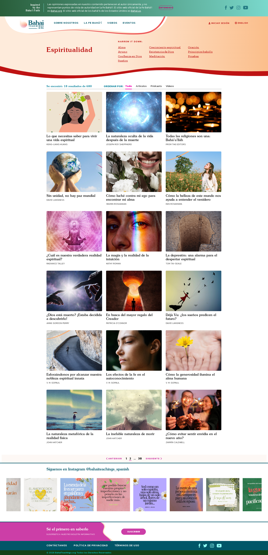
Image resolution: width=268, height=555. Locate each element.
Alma (121, 47)
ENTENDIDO (166, 7)
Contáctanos (56, 545)
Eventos (129, 23)
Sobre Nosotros (66, 23)
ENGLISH (242, 23)
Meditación (157, 56)
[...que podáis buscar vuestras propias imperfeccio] (115, 494)
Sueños (123, 60)
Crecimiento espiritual (165, 47)
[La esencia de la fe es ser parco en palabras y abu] (77, 494)
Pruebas (193, 56)
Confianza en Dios (130, 56)
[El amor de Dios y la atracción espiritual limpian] (40, 494)
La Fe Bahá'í (93, 23)
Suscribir (133, 531)
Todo (128, 86)
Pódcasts (156, 86)
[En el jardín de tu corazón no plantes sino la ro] (224, 494)
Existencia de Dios (161, 51)
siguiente (153, 458)
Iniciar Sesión (219, 23)
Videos (112, 23)
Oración (193, 47)
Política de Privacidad (91, 545)
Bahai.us (136, 11)
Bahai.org (56, 11)
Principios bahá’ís (200, 51)
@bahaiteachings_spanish (107, 469)
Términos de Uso (126, 545)
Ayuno (122, 51)
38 (140, 459)
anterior (115, 458)
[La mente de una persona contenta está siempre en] (188, 494)
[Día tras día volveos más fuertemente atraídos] (151, 494)
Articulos (141, 86)
